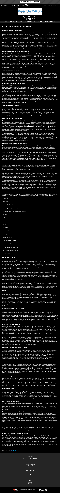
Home (6, 21)
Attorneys (29, 21)
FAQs (34, 21)
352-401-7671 (30, 19)
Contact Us (52, 21)
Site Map (30, 482)
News (41, 21)
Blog (38, 21)
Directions (30, 467)
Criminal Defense (22, 21)
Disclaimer (30, 483)
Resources (46, 21)
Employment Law (13, 21)
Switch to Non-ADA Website (31, 2)
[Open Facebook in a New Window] (30, 475)
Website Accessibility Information (51, 5)
